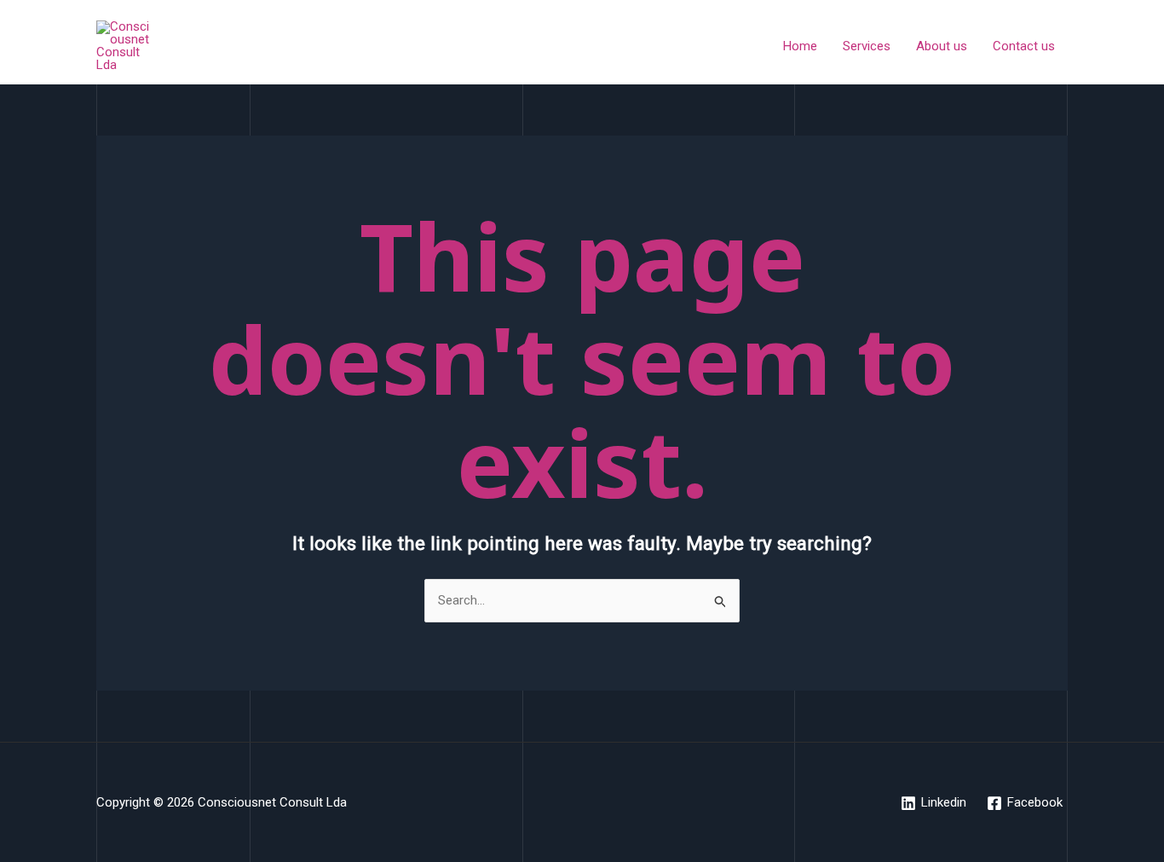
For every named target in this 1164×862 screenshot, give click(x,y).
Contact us (1024, 46)
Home (800, 46)
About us (941, 46)
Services (866, 46)
